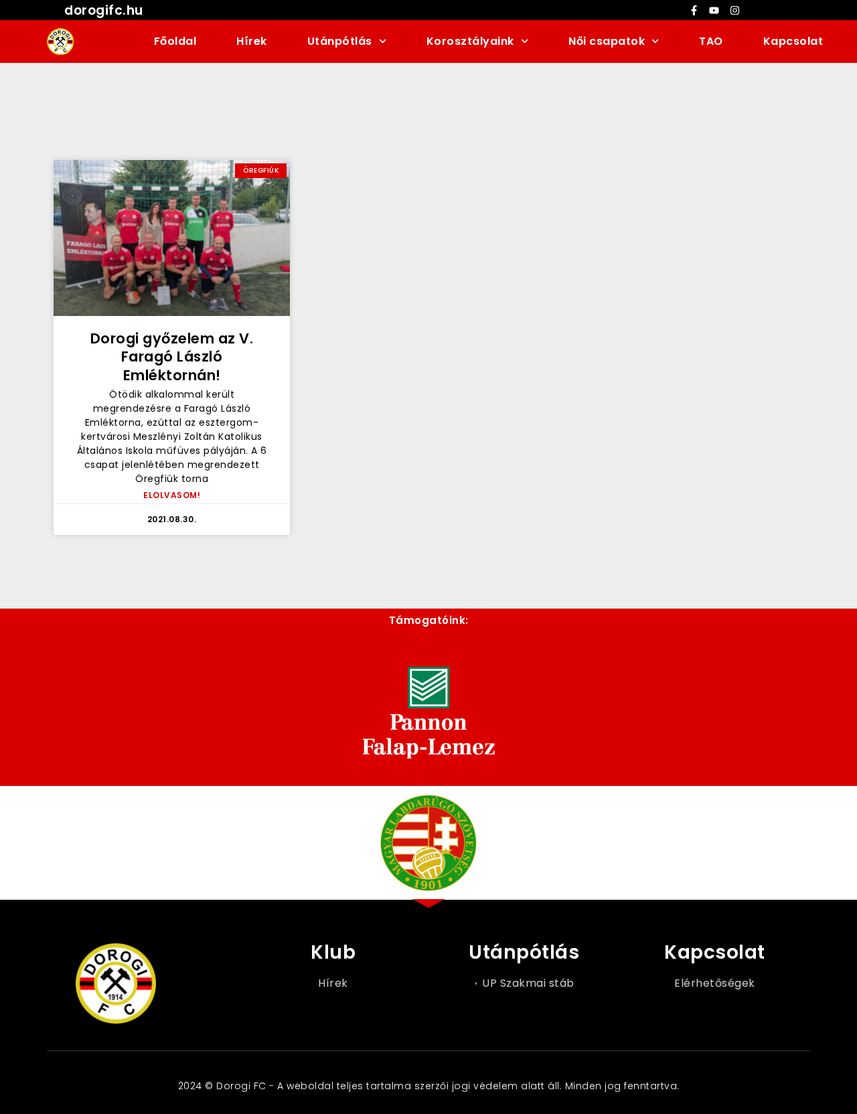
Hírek (251, 41)
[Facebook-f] (694, 10)
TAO (711, 41)
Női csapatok (606, 41)
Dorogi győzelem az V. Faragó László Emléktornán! (172, 357)
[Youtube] (714, 10)
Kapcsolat (793, 41)
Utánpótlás (339, 41)
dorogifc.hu (103, 10)
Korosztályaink (470, 41)
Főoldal (175, 41)
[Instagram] (734, 10)
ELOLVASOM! (171, 495)
